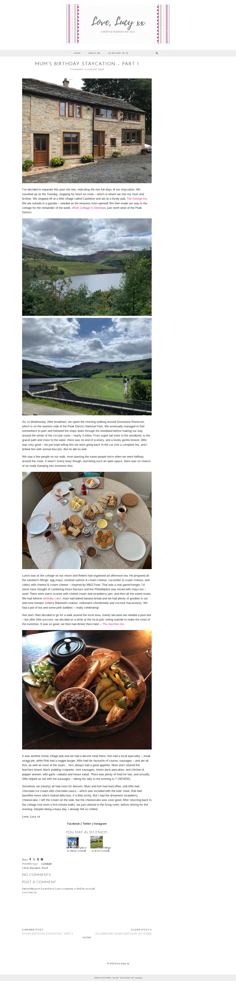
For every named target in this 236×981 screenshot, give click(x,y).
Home (77, 53)
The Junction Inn (113, 624)
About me (94, 53)
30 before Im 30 (118, 53)
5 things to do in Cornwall (101, 849)
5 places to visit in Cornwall (77, 849)
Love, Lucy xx (122, 963)
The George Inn (137, 198)
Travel (44, 867)
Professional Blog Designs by (118, 978)
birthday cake (52, 598)
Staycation (35, 867)
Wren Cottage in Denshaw (89, 207)
